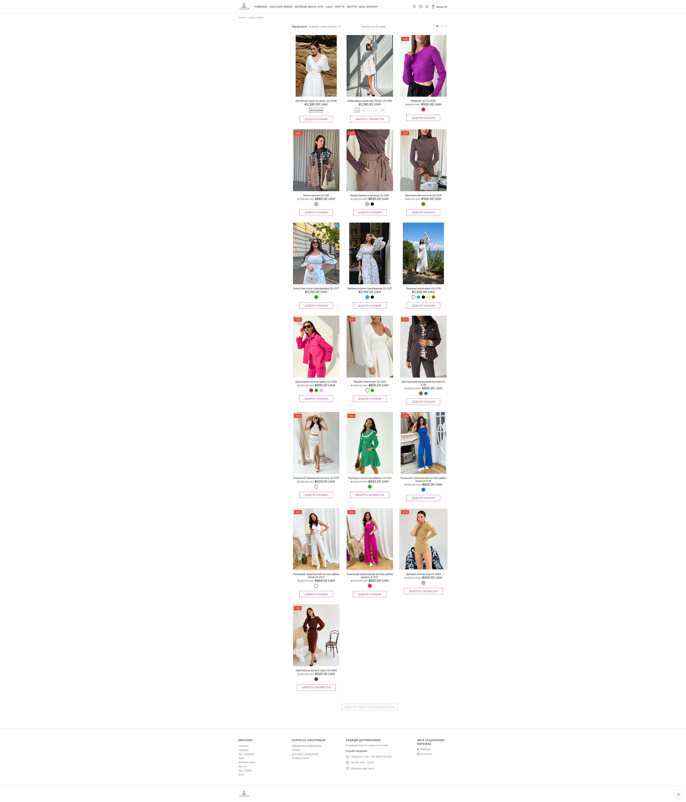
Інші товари (245, 770)
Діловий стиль (246, 762)
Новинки (243, 749)
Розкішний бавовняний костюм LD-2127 (316, 477)
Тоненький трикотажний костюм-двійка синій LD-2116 (423, 479)
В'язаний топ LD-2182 (423, 100)
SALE (241, 774)
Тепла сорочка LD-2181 (316, 195)
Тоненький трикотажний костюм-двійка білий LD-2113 (316, 575)
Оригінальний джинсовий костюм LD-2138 (423, 383)
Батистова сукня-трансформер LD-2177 (316, 288)
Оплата (296, 749)
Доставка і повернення (305, 754)
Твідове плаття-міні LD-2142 (370, 381)
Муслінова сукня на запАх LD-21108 (316, 100)
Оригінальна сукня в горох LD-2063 (316, 670)
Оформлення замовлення (307, 745)
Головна (242, 17)
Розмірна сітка (300, 758)
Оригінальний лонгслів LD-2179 (423, 195)
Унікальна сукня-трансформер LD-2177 (369, 288)
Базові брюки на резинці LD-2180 (370, 195)
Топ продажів (246, 754)
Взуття (242, 766)
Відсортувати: (300, 26)
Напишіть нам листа (362, 768)
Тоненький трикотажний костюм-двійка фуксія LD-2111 (370, 575)
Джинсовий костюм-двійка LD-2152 (316, 381)
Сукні (241, 758)
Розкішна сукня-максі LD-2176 (423, 288)
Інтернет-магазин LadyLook (244, 6)
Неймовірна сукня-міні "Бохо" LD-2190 (369, 100)
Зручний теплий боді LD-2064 (423, 574)
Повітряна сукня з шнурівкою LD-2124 (370, 477)
